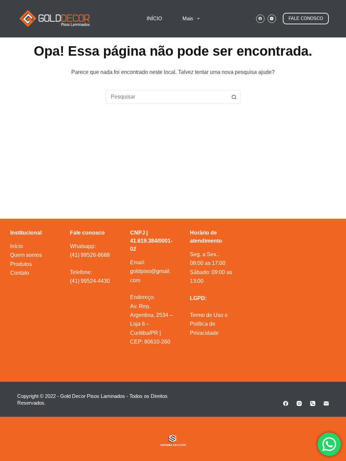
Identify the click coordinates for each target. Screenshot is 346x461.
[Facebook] (260, 19)
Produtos (21, 264)
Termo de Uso (206, 315)
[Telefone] (312, 403)
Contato (19, 273)
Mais (187, 18)
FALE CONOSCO (306, 18)
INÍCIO (154, 18)
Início (16, 246)
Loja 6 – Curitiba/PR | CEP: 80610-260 (150, 333)
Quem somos (26, 255)
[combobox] (166, 97)
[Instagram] (272, 19)
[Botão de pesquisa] (233, 96)
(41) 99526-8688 (90, 255)
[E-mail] (326, 403)
